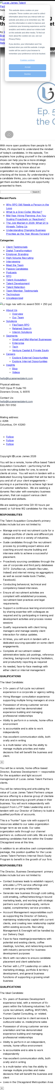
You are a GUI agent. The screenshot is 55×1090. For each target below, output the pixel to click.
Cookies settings (27, 60)
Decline (27, 74)
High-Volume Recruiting (19, 257)
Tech (15, 346)
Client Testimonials (17, 246)
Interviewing (13, 261)
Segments (12, 335)
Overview (17, 313)
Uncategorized (14, 298)
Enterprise (18, 343)
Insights (10, 364)
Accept (27, 67)
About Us (11, 310)
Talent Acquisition (16, 279)
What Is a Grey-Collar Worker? (24, 211)
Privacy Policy (8, 450)
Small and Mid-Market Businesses (31, 339)
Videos (16, 372)
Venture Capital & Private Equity (30, 350)
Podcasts (11, 272)
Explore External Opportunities (30, 357)
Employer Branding (17, 254)
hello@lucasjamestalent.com (16, 378)
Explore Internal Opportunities (29, 361)
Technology (13, 294)
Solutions (11, 321)
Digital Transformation (19, 250)
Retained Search (21, 328)
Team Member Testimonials (22, 290)
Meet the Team (15, 265)
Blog (14, 368)
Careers (10, 354)
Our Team (18, 317)
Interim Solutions (22, 332)
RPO (8, 276)
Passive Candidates (17, 268)
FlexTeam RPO (20, 324)
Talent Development (17, 283)
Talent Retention (15, 287)
